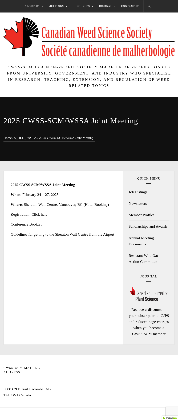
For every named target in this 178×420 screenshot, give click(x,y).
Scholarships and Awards (148, 226)
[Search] (149, 6)
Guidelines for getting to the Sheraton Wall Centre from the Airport (62, 234)
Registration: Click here (29, 214)
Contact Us (130, 6)
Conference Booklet (26, 224)
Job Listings (138, 192)
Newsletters (138, 203)
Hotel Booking (96, 204)
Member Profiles (142, 215)
